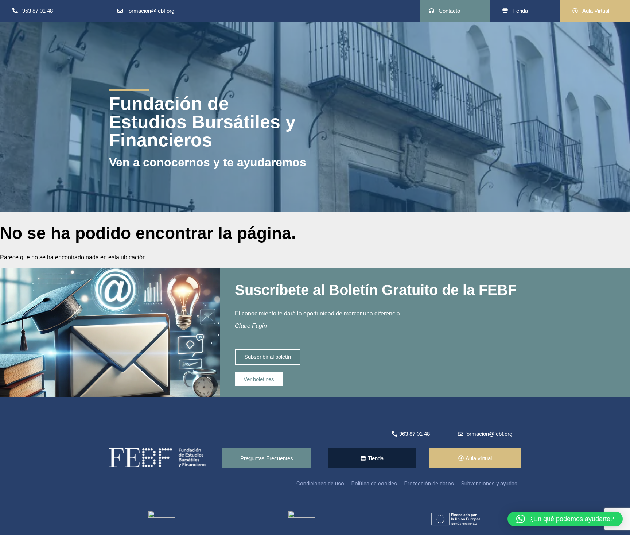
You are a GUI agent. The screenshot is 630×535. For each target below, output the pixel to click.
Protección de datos (429, 483)
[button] (565, 519)
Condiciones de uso (320, 483)
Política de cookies (374, 483)
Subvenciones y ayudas (489, 483)
